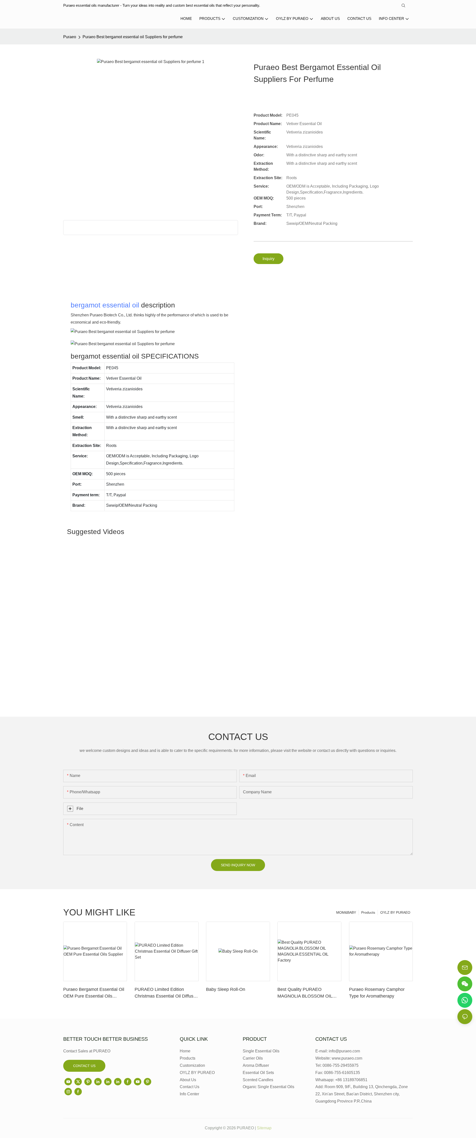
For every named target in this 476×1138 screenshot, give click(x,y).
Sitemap (264, 1128)
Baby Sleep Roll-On (225, 989)
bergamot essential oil (105, 305)
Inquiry (268, 259)
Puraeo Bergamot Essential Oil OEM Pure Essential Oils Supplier (93, 993)
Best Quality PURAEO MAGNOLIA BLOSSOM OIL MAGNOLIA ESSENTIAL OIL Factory (305, 993)
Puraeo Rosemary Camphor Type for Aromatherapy (377, 993)
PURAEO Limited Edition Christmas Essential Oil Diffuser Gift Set (166, 993)
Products (368, 912)
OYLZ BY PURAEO (395, 912)
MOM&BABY (346, 912)
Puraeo (69, 37)
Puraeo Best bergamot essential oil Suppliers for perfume (133, 37)
